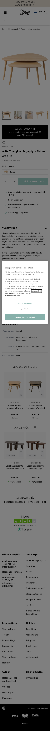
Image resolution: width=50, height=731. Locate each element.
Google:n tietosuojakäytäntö (18, 294)
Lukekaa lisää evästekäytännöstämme (23, 292)
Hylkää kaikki (25, 309)
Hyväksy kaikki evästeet (25, 317)
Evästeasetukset (25, 303)
